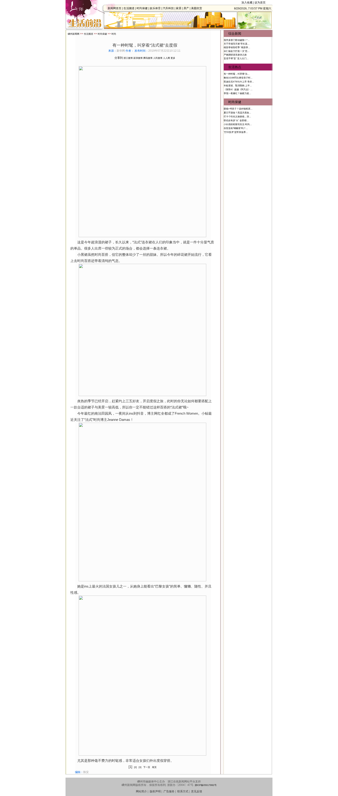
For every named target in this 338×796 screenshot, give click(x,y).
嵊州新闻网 (73, 34)
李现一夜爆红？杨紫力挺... (237, 93)
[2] (135, 767)
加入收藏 (246, 2)
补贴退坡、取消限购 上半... (238, 85)
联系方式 (182, 791)
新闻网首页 (114, 8)
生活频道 (129, 8)
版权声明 (155, 791)
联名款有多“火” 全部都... (236, 120)
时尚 (114, 34)
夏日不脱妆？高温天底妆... (237, 112)
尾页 (154, 767)
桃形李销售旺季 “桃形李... (237, 47)
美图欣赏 (196, 8)
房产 (186, 8)
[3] (140, 767)
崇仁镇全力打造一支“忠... (236, 51)
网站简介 (141, 791)
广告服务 (169, 791)
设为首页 (260, 2)
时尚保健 (142, 8)
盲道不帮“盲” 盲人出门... (236, 58)
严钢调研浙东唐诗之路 (235, 54)
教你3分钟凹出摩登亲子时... (238, 77)
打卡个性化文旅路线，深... (237, 116)
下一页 (146, 767)
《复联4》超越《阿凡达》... (238, 89)
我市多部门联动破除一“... (236, 40)
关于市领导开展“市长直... (236, 43)
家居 (178, 8)
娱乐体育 (155, 8)
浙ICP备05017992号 (206, 785)
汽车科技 (168, 8)
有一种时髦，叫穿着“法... (236, 74)
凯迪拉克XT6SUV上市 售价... (239, 81)
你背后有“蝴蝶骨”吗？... (236, 128)
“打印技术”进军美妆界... (236, 132)
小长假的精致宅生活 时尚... (238, 124)
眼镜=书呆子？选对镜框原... (238, 108)
